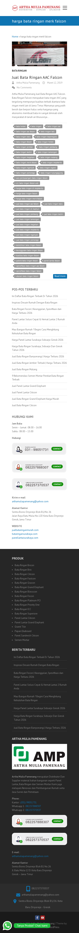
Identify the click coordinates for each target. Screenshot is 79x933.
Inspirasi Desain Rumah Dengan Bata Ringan (34, 302)
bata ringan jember (24, 147)
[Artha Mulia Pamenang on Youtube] (42, 917)
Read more (60, 276)
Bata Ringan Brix (23, 569)
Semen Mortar (22, 640)
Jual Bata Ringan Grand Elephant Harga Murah (35, 398)
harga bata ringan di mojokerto (29, 188)
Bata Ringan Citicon (25, 574)
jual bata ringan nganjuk (27, 235)
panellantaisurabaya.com (25, 537)
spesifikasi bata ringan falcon (29, 271)
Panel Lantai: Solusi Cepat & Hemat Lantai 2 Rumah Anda (40, 686)
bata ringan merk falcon (26, 162)
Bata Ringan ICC (23, 609)
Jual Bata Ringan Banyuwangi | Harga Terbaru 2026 (38, 356)
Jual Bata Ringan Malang (24, 369)
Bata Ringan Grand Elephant (29, 587)
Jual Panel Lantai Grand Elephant (29, 386)
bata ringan (36, 126)
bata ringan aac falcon (25, 131)
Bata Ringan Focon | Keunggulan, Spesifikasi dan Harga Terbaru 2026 (38, 674)
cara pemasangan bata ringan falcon (32, 178)
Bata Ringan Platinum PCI (28, 600)
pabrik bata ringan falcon (27, 260)
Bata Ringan (19, 70)
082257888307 (33, 806)
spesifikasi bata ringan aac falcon (30, 266)
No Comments (24, 87)
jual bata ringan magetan (27, 224)
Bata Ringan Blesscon (26, 591)
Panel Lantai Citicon (25, 618)
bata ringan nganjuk (25, 167)
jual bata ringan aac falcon (27, 204)
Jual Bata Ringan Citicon (24, 405)
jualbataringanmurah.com (25, 530)
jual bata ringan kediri (53, 214)
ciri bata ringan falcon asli (27, 183)
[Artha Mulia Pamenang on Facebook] (37, 917)
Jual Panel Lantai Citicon (24, 392)
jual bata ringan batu (53, 204)
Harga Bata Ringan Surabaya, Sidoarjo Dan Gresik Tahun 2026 (39, 717)
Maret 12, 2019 (54, 82)
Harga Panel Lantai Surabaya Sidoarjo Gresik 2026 (37, 339)
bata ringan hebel (45, 142)
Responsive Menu (65, 8)
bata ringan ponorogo (25, 173)
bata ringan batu (23, 136)
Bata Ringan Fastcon (25, 578)
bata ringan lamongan (47, 152)
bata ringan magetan (25, 157)
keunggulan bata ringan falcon (29, 250)
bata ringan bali (48, 131)
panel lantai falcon (52, 260)
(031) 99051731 (28, 802)
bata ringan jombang (48, 147)
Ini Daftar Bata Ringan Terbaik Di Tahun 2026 (35, 296)
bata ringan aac (54, 126)
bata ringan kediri (24, 152)
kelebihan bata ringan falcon (28, 245)
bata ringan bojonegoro (47, 136)
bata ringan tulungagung (52, 173)
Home (15, 36)
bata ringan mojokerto (52, 162)
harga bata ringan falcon (26, 193)
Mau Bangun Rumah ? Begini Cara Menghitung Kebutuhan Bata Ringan (37, 698)
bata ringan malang (49, 157)
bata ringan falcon (24, 142)
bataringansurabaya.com (24, 533)
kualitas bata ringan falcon (27, 255)
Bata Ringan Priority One (27, 604)
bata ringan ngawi (48, 167)
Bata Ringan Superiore (26, 613)
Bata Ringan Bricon (24, 565)
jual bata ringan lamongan (27, 219)
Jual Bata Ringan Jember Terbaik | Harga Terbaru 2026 (39, 362)
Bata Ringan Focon (24, 596)
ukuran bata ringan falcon (27, 276)
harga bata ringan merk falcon (29, 198)
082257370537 (33, 810)
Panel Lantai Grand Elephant (29, 622)
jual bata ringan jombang (27, 214)
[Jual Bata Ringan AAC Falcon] (39, 54)
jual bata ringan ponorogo (27, 240)
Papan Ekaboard (23, 631)
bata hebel (21, 126)
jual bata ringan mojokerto (27, 229)
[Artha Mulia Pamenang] (36, 8)
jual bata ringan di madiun (27, 209)
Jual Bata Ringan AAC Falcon (37, 77)
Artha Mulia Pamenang (28, 82)
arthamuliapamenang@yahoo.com (30, 501)
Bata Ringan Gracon (25, 582)
